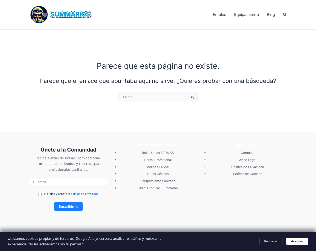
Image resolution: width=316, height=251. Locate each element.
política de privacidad (84, 193)
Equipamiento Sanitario (158, 181)
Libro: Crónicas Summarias (158, 188)
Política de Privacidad (247, 167)
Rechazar (271, 241)
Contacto (248, 153)
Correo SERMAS (158, 167)
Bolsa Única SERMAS (158, 153)
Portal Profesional (158, 160)
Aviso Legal (247, 160)
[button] (285, 14)
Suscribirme (68, 206)
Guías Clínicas (158, 174)
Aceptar (297, 241)
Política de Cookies (247, 174)
